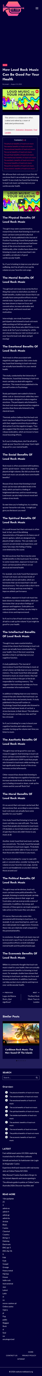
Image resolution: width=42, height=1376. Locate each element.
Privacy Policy (29, 1356)
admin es (6, 1208)
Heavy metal (8, 1270)
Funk (4, 1261)
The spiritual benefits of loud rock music (19, 155)
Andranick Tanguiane (24, 130)
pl (3, 1313)
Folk (4, 1257)
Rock (5, 65)
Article (5, 1221)
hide (24, 140)
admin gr (6, 1215)
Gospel (5, 1264)
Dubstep (6, 1241)
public (5, 1320)
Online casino (8, 1306)
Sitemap (21, 1359)
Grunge (6, 1267)
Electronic (7, 1244)
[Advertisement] (21, 38)
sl (3, 1329)
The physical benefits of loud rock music (19, 144)
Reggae (6, 1323)
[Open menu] (36, 8)
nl (3, 1297)
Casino (5, 1228)
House (5, 1277)
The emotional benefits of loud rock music (19, 149)
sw (4, 1336)
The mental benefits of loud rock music (18, 146)
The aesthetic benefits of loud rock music (19, 160)
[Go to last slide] (6, 1040)
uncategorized (8, 1339)
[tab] (16, 1060)
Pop (4, 1316)
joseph (7, 84)
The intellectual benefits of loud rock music (20, 157)
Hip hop (6, 1274)
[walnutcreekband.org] (13, 8)
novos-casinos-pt (10, 1303)
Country (6, 1234)
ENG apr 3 (7, 1247)
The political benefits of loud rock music (19, 166)
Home (30, 1352)
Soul (4, 1333)
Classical (6, 1231)
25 (4, 1202)
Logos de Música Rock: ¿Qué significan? (9, 997)
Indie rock (7, 1280)
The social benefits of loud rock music (18, 152)
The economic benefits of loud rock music (19, 168)
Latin (5, 1293)
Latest (5, 1290)
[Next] (36, 1040)
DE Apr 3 (6, 1238)
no (4, 1300)
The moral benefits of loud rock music (18, 163)
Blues (5, 1225)
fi (3, 1254)
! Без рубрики (8, 1198)
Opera (5, 1310)
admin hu (6, 1218)
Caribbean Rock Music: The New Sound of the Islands (19, 1051)
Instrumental (8, 1284)
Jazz (4, 1287)
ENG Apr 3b (7, 1251)
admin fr (6, 1212)
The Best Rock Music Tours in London (33, 997)
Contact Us (11, 1356)
